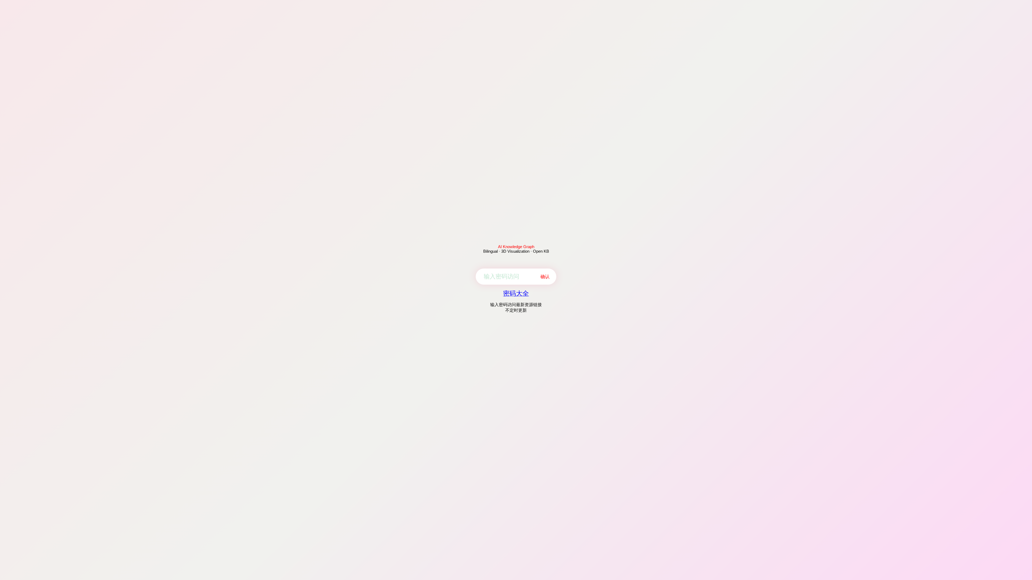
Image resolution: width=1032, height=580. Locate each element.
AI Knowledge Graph (516, 246)
